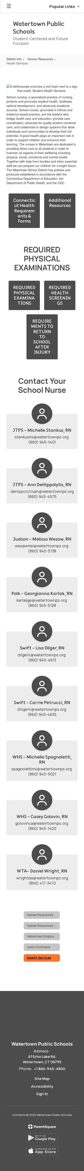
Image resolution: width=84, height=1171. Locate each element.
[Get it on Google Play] (42, 1138)
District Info (14, 59)
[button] (64, 6)
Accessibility (42, 1086)
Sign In (42, 1094)
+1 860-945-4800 (49, 1068)
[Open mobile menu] (8, 6)
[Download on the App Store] (42, 1151)
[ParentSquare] (42, 1126)
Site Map (42, 1078)
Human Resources (40, 59)
